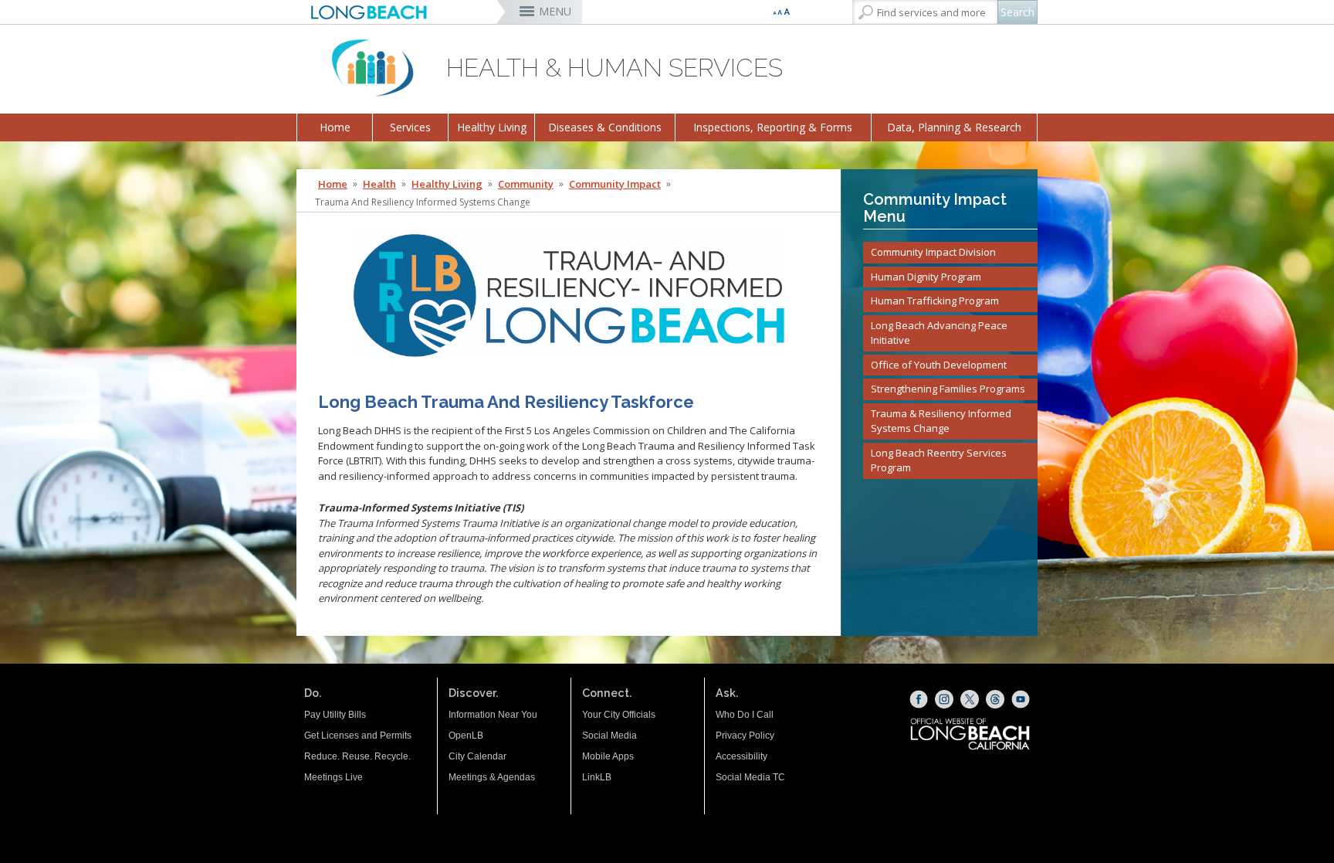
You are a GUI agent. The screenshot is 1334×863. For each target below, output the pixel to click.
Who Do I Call (745, 714)
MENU (555, 11)
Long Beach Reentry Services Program (939, 460)
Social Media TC (750, 777)
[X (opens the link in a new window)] (969, 699)
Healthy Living (491, 127)
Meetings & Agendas (492, 777)
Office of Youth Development (939, 365)
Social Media (609, 735)
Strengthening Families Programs (948, 389)
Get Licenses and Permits (357, 735)
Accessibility (741, 756)
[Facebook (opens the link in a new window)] (918, 699)
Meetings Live (333, 777)
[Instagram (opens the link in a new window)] (944, 699)
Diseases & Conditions (605, 127)
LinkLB (596, 777)
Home (335, 127)
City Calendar (477, 756)
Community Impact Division (933, 252)
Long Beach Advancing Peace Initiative (939, 333)
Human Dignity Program (926, 277)
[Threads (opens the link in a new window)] (995, 699)
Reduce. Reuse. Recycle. (357, 756)
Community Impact (615, 184)
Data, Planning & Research (954, 127)
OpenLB (466, 735)
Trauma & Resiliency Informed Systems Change (941, 421)
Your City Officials (618, 714)
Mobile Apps (608, 756)
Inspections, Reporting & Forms (772, 127)
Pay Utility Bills (335, 714)
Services (410, 127)
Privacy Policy (745, 735)
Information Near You (493, 714)
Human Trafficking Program (935, 300)
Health (379, 184)
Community (526, 184)
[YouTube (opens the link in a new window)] (1020, 699)
